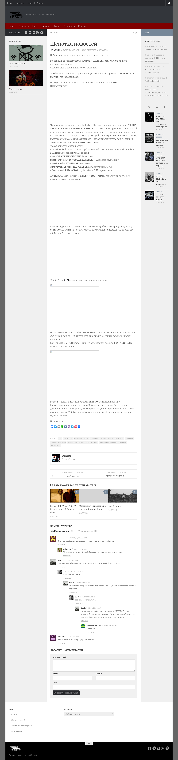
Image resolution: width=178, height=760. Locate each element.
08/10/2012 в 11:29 (76, 571)
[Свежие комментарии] (165, 107)
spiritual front (79, 442)
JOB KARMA (94, 439)
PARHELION (129, 439)
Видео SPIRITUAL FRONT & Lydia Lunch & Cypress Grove (63, 509)
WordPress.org (17, 731)
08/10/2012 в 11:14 (71, 560)
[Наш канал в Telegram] (29, 32)
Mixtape (82, 26)
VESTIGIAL (122, 442)
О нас (9, 3)
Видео (12, 26)
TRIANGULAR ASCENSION (108, 442)
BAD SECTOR (67, 439)
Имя (55, 674)
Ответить (61, 544)
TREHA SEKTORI (91, 442)
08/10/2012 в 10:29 (80, 538)
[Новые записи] (149, 107)
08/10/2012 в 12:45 (88, 597)
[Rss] (37, 32)
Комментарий (60, 657)
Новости (45, 26)
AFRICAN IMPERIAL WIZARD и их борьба (162, 162)
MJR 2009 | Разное (18, 63)
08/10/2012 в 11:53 (83, 582)
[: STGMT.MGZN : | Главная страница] (16, 14)
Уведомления (87, 531)
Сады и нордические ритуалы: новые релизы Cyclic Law (156, 92)
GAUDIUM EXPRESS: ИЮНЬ (160, 197)
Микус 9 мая (15, 89)
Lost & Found (114, 506)
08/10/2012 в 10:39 (80, 549)
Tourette (62, 280)
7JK (60, 439)
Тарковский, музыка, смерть (162, 142)
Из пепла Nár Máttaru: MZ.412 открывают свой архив (162, 121)
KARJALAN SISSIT (107, 439)
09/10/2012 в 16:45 (110, 625)
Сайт (55, 682)
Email (99, 674)
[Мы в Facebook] (26, 32)
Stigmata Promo (35, 3)
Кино (34, 26)
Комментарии (63, 531)
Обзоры (56, 26)
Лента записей (18, 720)
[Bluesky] (41, 32)
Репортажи (69, 26)
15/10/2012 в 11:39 (72, 636)
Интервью (24, 26)
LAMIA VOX (119, 439)
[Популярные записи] (157, 107)
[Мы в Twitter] (33, 32)
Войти (14, 714)
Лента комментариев (21, 725)
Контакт (20, 3)
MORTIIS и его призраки (156, 49)
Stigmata (55, 50)
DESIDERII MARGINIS (81, 439)
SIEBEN (70, 442)
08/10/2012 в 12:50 (95, 608)
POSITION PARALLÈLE (58, 442)
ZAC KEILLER (55, 446)
